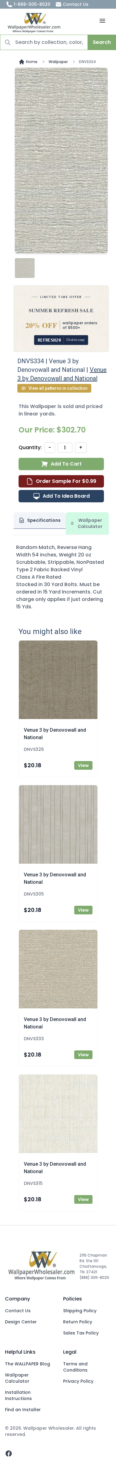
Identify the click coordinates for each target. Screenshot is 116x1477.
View (83, 765)
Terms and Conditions (75, 1367)
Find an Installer (23, 1410)
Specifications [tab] (44, 520)
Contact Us (75, 4)
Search (102, 42)
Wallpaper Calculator (17, 1378)
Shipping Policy (80, 1311)
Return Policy (77, 1322)
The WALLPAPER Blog (27, 1364)
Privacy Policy (78, 1381)
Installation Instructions (18, 1395)
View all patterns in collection (58, 388)
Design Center (21, 1322)
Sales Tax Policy (81, 1333)
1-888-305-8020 (32, 4)
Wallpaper (58, 61)
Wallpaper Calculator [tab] (90, 523)
